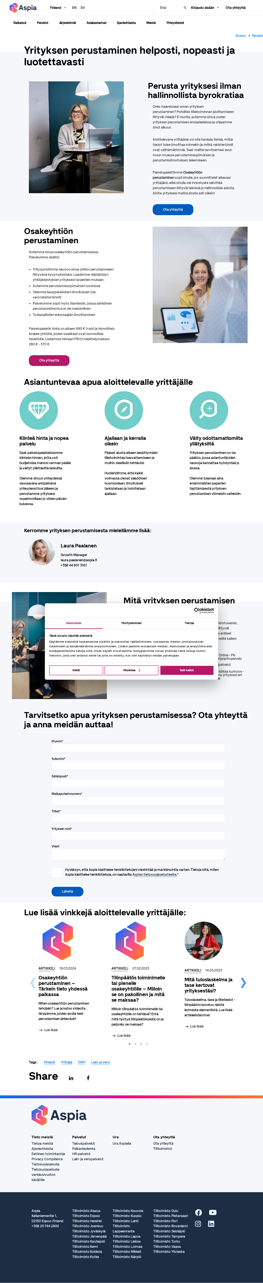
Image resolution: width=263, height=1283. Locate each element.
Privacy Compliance (47, 1159)
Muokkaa (129, 670)
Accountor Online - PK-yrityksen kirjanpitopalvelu (221, 656)
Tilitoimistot (162, 1149)
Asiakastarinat (96, 23)
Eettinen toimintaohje (48, 1154)
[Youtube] (213, 1214)
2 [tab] (135, 1044)
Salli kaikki (187, 670)
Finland (55, 8)
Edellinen (33, 981)
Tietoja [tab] (189, 623)
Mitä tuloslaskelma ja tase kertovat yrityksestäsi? (208, 985)
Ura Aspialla (122, 1143)
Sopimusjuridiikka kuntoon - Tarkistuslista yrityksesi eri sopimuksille (222, 675)
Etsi (163, 8)
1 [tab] (130, 1044)
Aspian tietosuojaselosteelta (154, 874)
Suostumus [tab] (73, 623)
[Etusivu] (23, 8)
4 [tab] (147, 1044)
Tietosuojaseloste (45, 1164)
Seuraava (243, 981)
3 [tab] (141, 1044)
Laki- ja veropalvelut (88, 1159)
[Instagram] (198, 1225)
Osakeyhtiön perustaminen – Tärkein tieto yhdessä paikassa (63, 986)
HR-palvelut (81, 1154)
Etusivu (241, 36)
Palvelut (42, 23)
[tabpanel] (46, 449)
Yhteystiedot (175, 23)
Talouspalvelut (83, 1143)
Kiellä (76, 670)
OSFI (81, 1062)
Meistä (151, 23)
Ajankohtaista (126, 23)
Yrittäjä (66, 1062)
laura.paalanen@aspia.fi (79, 560)
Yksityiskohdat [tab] (131, 623)
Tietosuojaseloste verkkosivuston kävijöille (45, 1174)
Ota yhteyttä (236, 8)
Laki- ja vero (100, 1062)
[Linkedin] (71, 1078)
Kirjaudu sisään (202, 8)
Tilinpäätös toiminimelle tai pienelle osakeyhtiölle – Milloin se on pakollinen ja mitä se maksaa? (138, 989)
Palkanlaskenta (83, 1149)
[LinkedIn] (211, 1225)
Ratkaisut (19, 23)
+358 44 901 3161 (74, 565)
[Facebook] (88, 1078)
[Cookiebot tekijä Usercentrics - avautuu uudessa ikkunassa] (197, 610)
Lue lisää (51, 1030)
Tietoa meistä (42, 1143)
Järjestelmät (67, 23)
